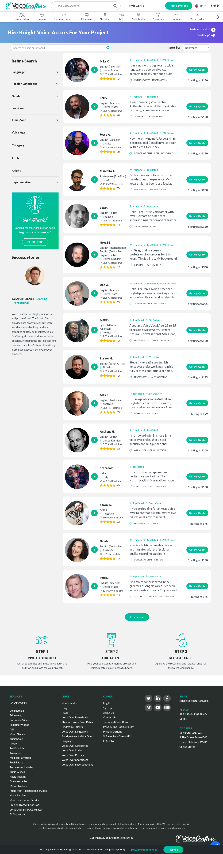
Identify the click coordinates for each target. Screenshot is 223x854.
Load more (137, 617)
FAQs (65, 712)
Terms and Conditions (115, 722)
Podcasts (177, 18)
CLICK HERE (35, 242)
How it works (135, 6)
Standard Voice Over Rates (77, 722)
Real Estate (16, 762)
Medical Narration (20, 757)
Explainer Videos (19, 724)
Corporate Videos (63, 18)
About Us (108, 712)
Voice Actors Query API (117, 736)
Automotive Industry (22, 767)
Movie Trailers (197, 18)
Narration (105, 18)
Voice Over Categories (75, 745)
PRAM (13, 743)
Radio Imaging (18, 776)
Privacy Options (112, 731)
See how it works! (200, 29)
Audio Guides (17, 771)
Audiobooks (138, 18)
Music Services (18, 795)
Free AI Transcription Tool (25, 804)
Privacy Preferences (144, 849)
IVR (121, 18)
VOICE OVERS (18, 703)
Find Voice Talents (72, 726)
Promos (42, 18)
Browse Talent (22, 18)
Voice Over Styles (72, 750)
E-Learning (16, 715)
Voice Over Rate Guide (75, 717)
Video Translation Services (25, 800)
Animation (158, 18)
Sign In (215, 6)
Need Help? (203, 35)
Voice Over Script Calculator (26, 809)
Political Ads (17, 748)
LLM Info (108, 740)
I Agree (173, 849)
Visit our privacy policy (111, 849)
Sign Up (107, 708)
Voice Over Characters (75, 759)
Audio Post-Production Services (28, 790)
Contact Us (109, 717)
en (201, 6)
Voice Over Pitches (73, 755)
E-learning (86, 18)
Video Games (17, 734)
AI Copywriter (18, 814)
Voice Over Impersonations (77, 764)
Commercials (17, 710)
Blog (64, 708)
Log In (106, 703)
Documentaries (18, 781)
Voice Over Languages (75, 731)
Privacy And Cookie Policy (118, 726)
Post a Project (179, 5)
